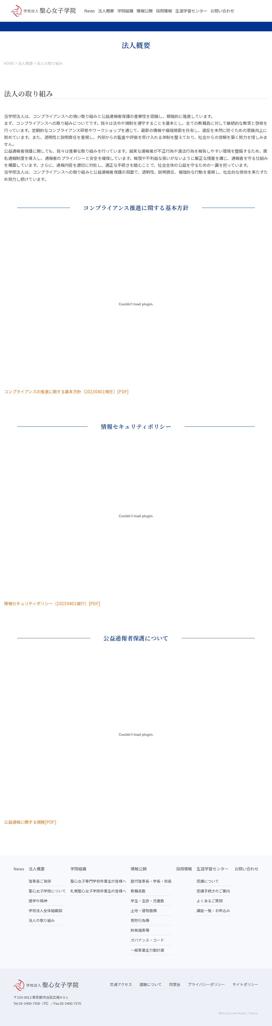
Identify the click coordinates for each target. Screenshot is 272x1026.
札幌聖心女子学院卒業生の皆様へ (98, 891)
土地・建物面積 (144, 910)
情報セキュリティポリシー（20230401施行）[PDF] (52, 603)
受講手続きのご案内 (213, 891)
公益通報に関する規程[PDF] (30, 822)
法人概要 (106, 11)
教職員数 (138, 891)
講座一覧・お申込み (213, 910)
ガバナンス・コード (147, 940)
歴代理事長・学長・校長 (151, 881)
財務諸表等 (140, 930)
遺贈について (150, 984)
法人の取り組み (42, 920)
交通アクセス (121, 984)
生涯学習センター (191, 11)
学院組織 (125, 11)
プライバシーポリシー (206, 984)
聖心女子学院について (47, 891)
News (89, 11)
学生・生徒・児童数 (147, 900)
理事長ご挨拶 (40, 881)
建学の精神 (38, 900)
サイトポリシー (245, 984)
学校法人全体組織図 (45, 910)
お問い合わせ (222, 11)
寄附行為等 (140, 920)
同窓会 (174, 984)
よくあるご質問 (210, 900)
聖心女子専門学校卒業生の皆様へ (98, 881)
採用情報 (164, 11)
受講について (208, 881)
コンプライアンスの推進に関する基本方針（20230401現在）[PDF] (66, 391)
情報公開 (144, 11)
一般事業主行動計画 (147, 950)
